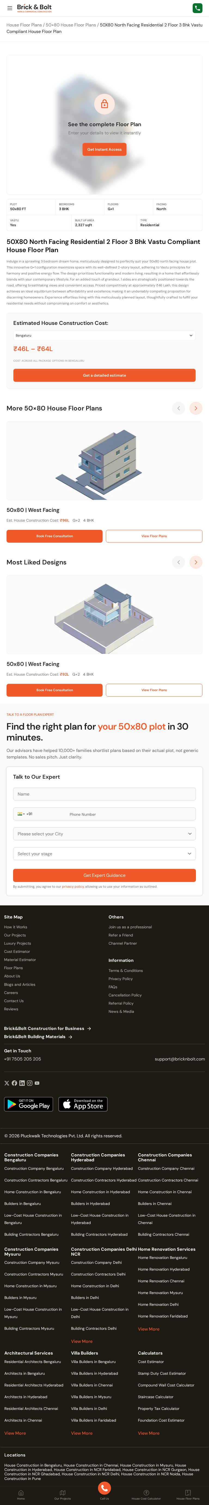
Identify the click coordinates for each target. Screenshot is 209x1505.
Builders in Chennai (154, 1203)
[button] (21, 814)
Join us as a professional (130, 926)
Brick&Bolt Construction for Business (44, 1028)
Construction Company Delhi (96, 1262)
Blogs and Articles (19, 984)
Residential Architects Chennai (31, 1408)
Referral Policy (121, 1003)
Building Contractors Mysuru (29, 1328)
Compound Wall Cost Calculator (166, 1385)
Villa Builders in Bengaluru (93, 1361)
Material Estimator (20, 959)
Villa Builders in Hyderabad (94, 1373)
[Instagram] (29, 1083)
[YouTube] (37, 1084)
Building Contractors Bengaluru (31, 1234)
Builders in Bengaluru (22, 1203)
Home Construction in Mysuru (30, 1285)
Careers (11, 992)
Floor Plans (13, 967)
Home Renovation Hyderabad (164, 1269)
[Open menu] (10, 8)
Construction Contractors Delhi (98, 1274)
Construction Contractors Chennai (168, 1180)
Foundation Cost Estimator (161, 1420)
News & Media (121, 1011)
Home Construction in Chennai (165, 1191)
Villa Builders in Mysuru (91, 1396)
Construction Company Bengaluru (34, 1168)
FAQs (113, 986)
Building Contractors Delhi (93, 1328)
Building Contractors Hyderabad (99, 1234)
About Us (12, 976)
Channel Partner (123, 943)
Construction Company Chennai (166, 1168)
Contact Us (14, 1000)
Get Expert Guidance (104, 875)
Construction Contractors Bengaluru (35, 1180)
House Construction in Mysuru (146, 1465)
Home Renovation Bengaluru (162, 1257)
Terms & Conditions (126, 970)
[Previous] (178, 408)
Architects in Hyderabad (25, 1396)
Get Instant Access (104, 149)
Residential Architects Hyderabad (33, 1385)
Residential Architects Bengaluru (32, 1361)
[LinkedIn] (22, 1083)
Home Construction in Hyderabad (100, 1191)
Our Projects (15, 935)
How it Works (15, 926)
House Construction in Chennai (91, 1465)
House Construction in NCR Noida (150, 1473)
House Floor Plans (24, 25)
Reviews (11, 1009)
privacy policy (73, 886)
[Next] (195, 408)
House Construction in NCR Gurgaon (154, 1469)
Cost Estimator (17, 951)
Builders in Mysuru (20, 1297)
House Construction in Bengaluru (33, 1465)
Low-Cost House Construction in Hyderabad (99, 1219)
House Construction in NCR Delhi (90, 1473)
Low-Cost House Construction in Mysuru (33, 1313)
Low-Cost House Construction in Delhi (99, 1313)
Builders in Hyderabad (90, 1203)
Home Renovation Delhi (158, 1304)
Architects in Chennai (23, 1420)
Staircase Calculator (155, 1396)
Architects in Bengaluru (24, 1373)
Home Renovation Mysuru (160, 1292)
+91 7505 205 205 (22, 1059)
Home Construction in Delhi (95, 1285)
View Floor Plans (154, 536)
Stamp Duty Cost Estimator (162, 1373)
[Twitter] (7, 1083)
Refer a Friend (121, 935)
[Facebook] (14, 1083)
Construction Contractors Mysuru (33, 1274)
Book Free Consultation (54, 536)
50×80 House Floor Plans (71, 25)
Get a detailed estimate (104, 375)
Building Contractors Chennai (163, 1234)
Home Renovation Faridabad (163, 1316)
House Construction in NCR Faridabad (87, 1469)
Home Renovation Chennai (161, 1281)
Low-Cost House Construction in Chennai (166, 1219)
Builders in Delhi (85, 1297)
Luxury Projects (17, 943)
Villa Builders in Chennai (92, 1385)
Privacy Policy (121, 978)
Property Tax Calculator (158, 1408)
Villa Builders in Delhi (89, 1408)
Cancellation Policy (125, 995)
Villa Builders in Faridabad (93, 1420)
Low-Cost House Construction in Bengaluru (33, 1219)
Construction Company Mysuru (31, 1262)
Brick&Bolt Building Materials (35, 1036)
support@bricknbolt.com (180, 1059)
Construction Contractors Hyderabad (104, 1180)
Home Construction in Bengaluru (32, 1191)
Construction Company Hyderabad (102, 1168)
